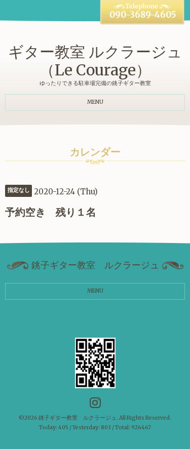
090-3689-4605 (142, 15)
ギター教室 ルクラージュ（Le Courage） (95, 60)
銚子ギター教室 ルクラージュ (78, 418)
